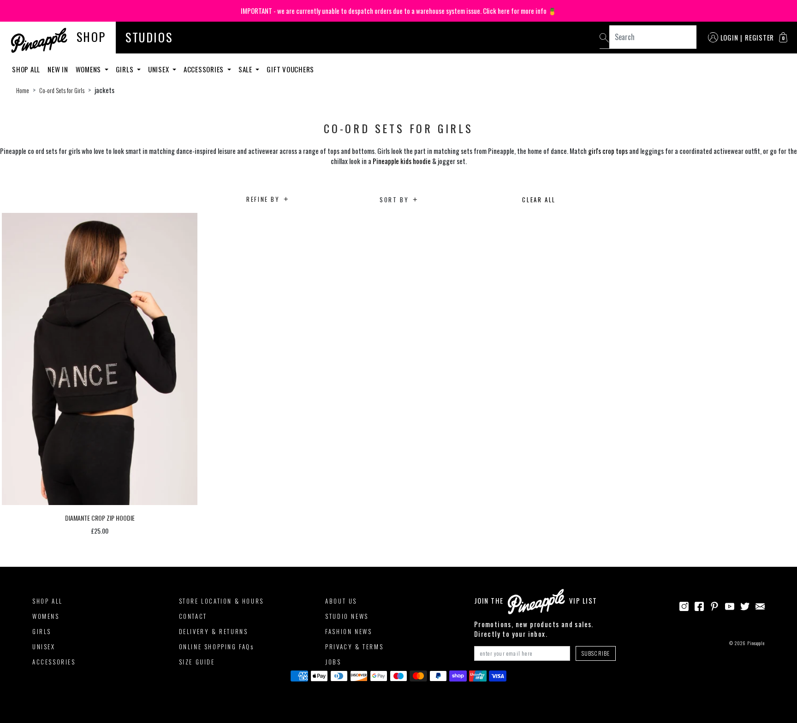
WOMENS (45, 616)
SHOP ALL (47, 600)
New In (58, 69)
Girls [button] (126, 69)
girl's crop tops (608, 151)
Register (759, 37)
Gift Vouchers (290, 69)
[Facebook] (699, 605)
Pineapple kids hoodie (402, 161)
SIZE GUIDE (197, 661)
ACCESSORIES (54, 661)
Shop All (26, 69)
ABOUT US (341, 600)
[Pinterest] (714, 605)
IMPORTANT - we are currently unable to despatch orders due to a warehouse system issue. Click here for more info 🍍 (399, 11)
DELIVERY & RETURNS (213, 631)
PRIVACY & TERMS (354, 646)
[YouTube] (729, 605)
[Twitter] (744, 605)
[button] (783, 37)
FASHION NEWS (348, 631)
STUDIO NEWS (347, 616)
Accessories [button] (205, 69)
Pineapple (756, 643)
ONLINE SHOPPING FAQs (216, 646)
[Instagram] (684, 605)
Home (22, 90)
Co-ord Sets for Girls (61, 90)
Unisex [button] (159, 69)
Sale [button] (246, 69)
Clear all (538, 199)
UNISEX (43, 646)
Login (729, 37)
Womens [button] (89, 69)
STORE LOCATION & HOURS (221, 600)
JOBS (333, 661)
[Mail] (760, 605)
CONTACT (193, 616)
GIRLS (41, 631)
